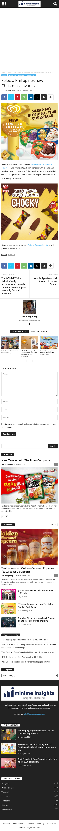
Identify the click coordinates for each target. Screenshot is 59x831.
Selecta (11, 255)
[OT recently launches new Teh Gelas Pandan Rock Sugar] (8, 608)
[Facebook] (4, 97)
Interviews (30, 823)
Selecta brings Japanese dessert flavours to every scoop (48, 352)
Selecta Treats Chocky (38, 245)
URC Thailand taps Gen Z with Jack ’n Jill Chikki (21, 657)
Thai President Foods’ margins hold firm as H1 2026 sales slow (27, 652)
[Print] (44, 97)
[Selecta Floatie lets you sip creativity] (10, 342)
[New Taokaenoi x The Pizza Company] (29, 485)
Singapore (5, 801)
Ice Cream (17, 72)
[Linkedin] (31, 97)
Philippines (31, 75)
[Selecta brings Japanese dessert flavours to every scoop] (49, 342)
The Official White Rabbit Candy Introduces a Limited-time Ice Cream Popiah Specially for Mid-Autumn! (13, 286)
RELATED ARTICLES (19, 332)
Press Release (7, 788)
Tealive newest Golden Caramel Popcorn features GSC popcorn (27, 570)
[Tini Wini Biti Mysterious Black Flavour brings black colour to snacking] (8, 622)
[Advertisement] (29, 38)
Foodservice (51, 823)
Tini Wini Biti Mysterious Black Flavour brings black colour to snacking (36, 619)
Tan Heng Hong (9, 90)
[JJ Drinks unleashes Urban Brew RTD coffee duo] (8, 594)
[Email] (37, 97)
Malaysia (5, 783)
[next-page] (31, 360)
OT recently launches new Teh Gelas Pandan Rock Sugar (35, 605)
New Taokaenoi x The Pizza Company (25, 460)
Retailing (40, 823)
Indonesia (5, 796)
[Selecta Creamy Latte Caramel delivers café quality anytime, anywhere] (29, 342)
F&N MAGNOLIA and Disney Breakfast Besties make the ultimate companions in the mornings (28, 646)
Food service (6, 809)
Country (21, 75)
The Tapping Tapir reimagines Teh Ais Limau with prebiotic (25, 640)
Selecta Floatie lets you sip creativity (9, 352)
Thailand (4, 792)
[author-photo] (29, 307)
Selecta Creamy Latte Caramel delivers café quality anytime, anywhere (29, 353)
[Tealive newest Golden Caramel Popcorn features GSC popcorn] (29, 547)
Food (9, 72)
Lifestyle (4, 805)
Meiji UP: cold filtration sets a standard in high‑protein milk (25, 662)
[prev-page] (27, 360)
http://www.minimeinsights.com (29, 320)
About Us (6, 823)
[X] (11, 97)
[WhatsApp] (24, 97)
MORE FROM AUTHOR (39, 332)
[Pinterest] (17, 97)
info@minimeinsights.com (34, 714)
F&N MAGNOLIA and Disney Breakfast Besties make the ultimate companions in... (37, 747)
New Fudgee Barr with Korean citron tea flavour (46, 281)
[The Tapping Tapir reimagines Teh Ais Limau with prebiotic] (8, 734)
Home (3, 72)
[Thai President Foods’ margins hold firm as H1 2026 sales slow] (8, 763)
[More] (51, 97)
